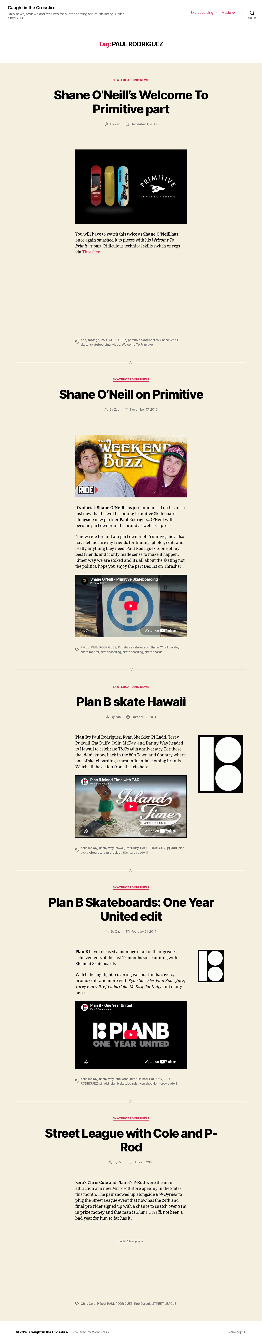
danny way (106, 848)
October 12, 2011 (144, 717)
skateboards (153, 652)
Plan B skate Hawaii (131, 701)
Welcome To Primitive (137, 344)
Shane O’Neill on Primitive (131, 394)
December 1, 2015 (144, 124)
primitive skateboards (143, 340)
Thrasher (90, 252)
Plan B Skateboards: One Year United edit (131, 909)
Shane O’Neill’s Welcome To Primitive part (131, 101)
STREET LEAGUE (164, 1304)
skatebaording (111, 652)
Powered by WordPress (90, 1332)
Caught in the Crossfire (31, 7)
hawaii (119, 848)
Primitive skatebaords (133, 647)
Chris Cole (88, 1304)
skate (85, 344)
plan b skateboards (123, 1083)
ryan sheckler (112, 852)
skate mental (90, 652)
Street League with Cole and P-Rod (131, 1140)
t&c (125, 852)
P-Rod (85, 647)
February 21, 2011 (143, 931)
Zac (117, 124)
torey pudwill (138, 852)
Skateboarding (202, 13)
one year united (126, 1079)
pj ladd (172, 848)
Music (226, 13)
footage (93, 340)
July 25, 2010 (143, 1162)
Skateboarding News (131, 80)
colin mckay (89, 848)
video (116, 344)
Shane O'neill (169, 340)
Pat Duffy (132, 848)
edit (83, 340)
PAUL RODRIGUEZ (113, 340)
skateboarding (100, 344)
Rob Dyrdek (142, 1304)
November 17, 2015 (143, 409)
